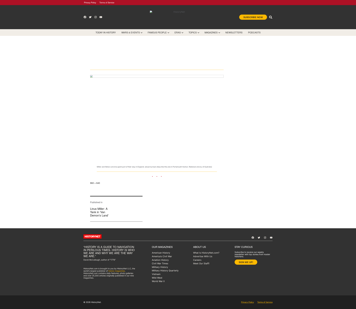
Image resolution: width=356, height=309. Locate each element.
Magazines (211, 32)
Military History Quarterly (165, 270)
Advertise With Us (202, 256)
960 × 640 (95, 183)
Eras (178, 32)
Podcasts (254, 32)
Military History (160, 267)
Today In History (106, 32)
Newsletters (234, 32)
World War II (158, 281)
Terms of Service (106, 2)
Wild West (157, 277)
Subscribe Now (253, 17)
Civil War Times (160, 263)
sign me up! (246, 262)
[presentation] (141, 32)
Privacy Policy (90, 2)
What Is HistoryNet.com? (206, 252)
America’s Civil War (162, 256)
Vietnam (156, 274)
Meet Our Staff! (201, 263)
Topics (193, 32)
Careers (197, 260)
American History (161, 252)
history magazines (116, 271)
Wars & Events (130, 32)
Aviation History (160, 260)
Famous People (157, 32)
